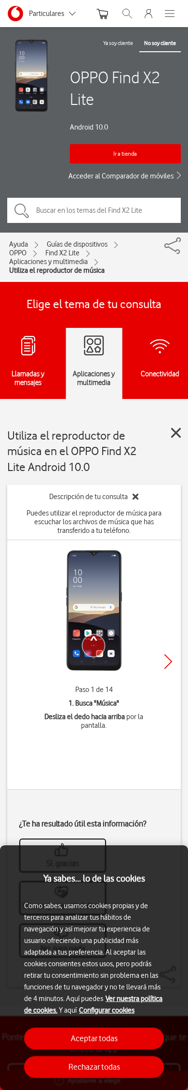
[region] (94, 967)
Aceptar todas (94, 1038)
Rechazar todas (94, 1067)
